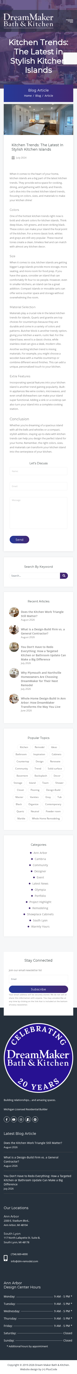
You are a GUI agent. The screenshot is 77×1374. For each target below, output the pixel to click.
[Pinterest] (35, 1119)
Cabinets (56, 754)
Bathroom (21, 754)
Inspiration (39, 754)
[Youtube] (14, 1119)
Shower (59, 782)
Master (19, 797)
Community (21, 768)
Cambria (40, 859)
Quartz (20, 811)
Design (39, 761)
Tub (59, 797)
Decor (57, 775)
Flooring (35, 790)
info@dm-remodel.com (24, 1261)
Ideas (54, 747)
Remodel (39, 747)
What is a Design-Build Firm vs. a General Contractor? (31, 1159)
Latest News (40, 883)
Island (32, 782)
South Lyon (40, 920)
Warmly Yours (40, 926)
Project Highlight (40, 902)
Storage (18, 782)
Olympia (40, 889)
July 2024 (21, 157)
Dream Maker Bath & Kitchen (52, 1365)
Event (40, 877)
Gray (48, 797)
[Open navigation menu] (69, 21)
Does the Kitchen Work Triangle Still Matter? (33, 1143)
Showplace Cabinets (40, 914)
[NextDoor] (28, 1119)
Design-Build (53, 790)
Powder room (53, 811)
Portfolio (40, 896)
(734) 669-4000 (19, 1254)
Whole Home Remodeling (46, 818)
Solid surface (55, 768)
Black (19, 804)
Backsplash (41, 775)
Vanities (34, 797)
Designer (40, 871)
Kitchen (24, 747)
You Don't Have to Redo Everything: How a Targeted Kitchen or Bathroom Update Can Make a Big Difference (37, 1180)
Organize (33, 804)
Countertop (23, 761)
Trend (38, 768)
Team (45, 782)
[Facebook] (7, 1119)
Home (28, 95)
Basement (22, 775)
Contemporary (53, 804)
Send (19, 540)
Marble (21, 818)
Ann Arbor (40, 853)
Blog (38, 95)
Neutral (35, 811)
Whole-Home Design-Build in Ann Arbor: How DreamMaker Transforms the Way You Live (43, 703)
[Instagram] (21, 1119)
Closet (20, 790)
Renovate (55, 761)
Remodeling (40, 908)
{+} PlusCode (49, 1369)
